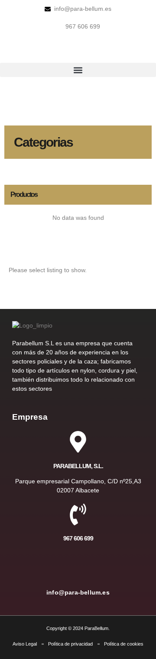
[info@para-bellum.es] (78, 568)
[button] (78, 70)
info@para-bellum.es (78, 592)
